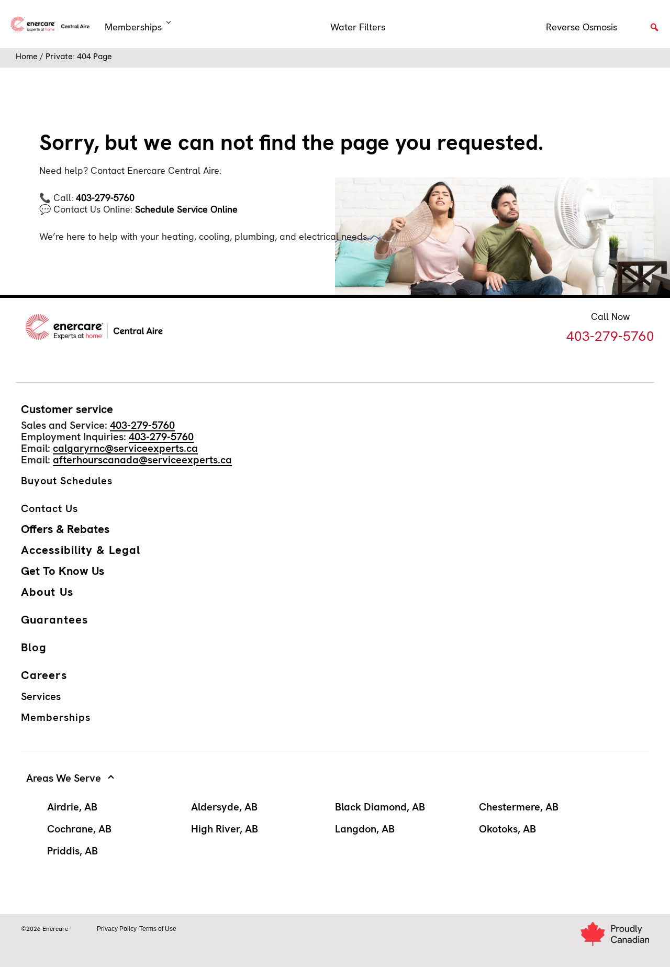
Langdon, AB (365, 829)
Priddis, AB (72, 851)
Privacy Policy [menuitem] (117, 928)
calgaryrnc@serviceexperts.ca (125, 448)
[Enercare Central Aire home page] (52, 24)
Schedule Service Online (186, 209)
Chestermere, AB (519, 807)
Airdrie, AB (72, 807)
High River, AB (224, 829)
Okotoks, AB (507, 829)
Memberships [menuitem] (133, 27)
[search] (654, 31)
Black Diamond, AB (380, 807)
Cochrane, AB (79, 829)
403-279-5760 (105, 198)
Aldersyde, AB (224, 807)
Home (27, 56)
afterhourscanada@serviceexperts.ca (142, 459)
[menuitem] (357, 27)
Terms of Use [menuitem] (157, 928)
